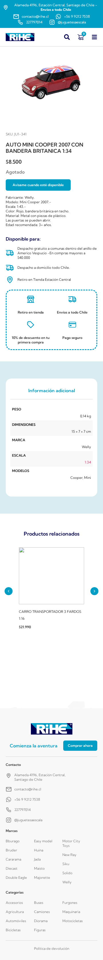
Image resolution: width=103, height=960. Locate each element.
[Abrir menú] (94, 37)
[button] (9, 591)
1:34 (88, 462)
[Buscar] (67, 37)
